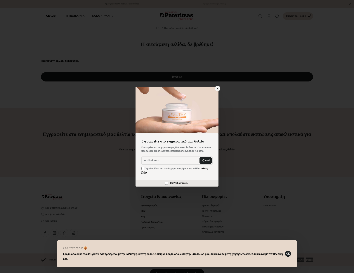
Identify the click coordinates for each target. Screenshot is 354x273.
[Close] (217, 88)
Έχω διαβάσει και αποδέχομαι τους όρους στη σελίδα (174, 170)
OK (288, 253)
